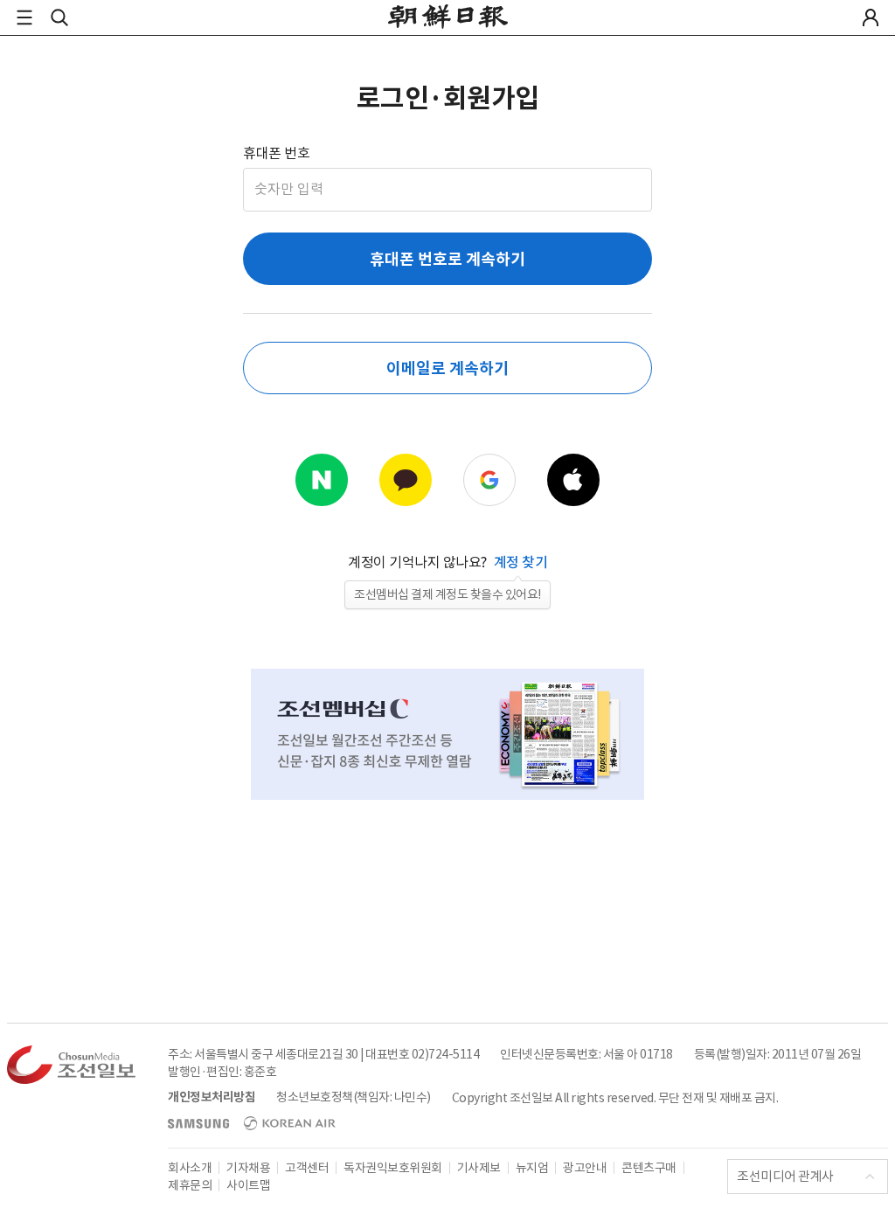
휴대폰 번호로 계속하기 (447, 259)
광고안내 (585, 1168)
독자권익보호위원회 (392, 1168)
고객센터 (307, 1168)
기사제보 (479, 1168)
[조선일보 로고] (448, 18)
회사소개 (190, 1168)
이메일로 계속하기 (447, 368)
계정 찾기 (521, 562)
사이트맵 (248, 1185)
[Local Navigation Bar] (24, 17)
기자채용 (248, 1168)
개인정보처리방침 (211, 1097)
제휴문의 (190, 1185)
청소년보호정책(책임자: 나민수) (353, 1097)
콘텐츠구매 (648, 1168)
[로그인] (870, 17)
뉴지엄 (532, 1168)
